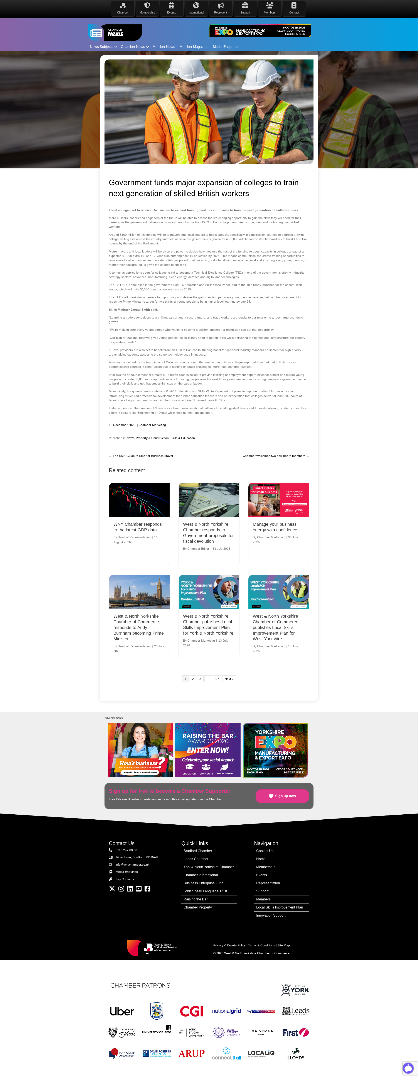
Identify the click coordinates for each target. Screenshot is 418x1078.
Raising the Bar (195, 899)
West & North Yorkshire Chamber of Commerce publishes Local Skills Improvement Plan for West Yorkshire (275, 627)
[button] (115, 47)
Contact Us (264, 851)
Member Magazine (194, 47)
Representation (268, 883)
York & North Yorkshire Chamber (209, 867)
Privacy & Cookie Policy (229, 945)
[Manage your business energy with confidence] (278, 499)
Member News (164, 47)
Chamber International (201, 875)
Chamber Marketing (152, 425)
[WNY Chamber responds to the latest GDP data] (139, 499)
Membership (265, 867)
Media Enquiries (225, 47)
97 (217, 679)
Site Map (284, 945)
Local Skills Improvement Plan (279, 907)
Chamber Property (198, 907)
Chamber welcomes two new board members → (276, 456)
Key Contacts (125, 879)
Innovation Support (270, 915)
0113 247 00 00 (126, 850)
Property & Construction (152, 438)
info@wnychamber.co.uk (132, 864)
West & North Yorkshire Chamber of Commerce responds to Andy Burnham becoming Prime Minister (138, 627)
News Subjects (101, 47)
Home (261, 859)
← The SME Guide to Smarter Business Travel (141, 456)
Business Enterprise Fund (204, 883)
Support (262, 891)
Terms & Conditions (261, 945)
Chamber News (133, 47)
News (130, 438)
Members (263, 899)
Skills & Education (182, 438)
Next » (229, 679)
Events (261, 875)
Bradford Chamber (198, 851)
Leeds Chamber (196, 859)
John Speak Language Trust (205, 891)
